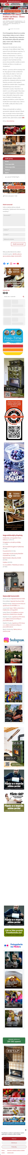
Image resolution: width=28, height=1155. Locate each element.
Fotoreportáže (9, 164)
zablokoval (14, 1041)
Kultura (7, 170)
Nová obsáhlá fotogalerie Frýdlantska (13, 546)
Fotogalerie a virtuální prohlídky (12, 542)
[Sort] (7, 293)
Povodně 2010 (7, 551)
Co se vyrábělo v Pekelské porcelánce (13, 565)
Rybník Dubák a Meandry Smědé (12, 558)
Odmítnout (14, 1143)
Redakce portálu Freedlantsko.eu (14, 21)
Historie (9, 23)
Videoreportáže (10, 167)
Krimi (7, 161)
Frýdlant (5, 562)
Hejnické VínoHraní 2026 (18, 598)
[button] (25, 1130)
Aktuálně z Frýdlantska (14, 22)
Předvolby (14, 1147)
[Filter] (4, 293)
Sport (7, 172)
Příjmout (14, 1138)
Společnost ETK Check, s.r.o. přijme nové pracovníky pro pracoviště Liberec (14, 618)
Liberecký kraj (14, 23)
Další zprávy (9, 158)
